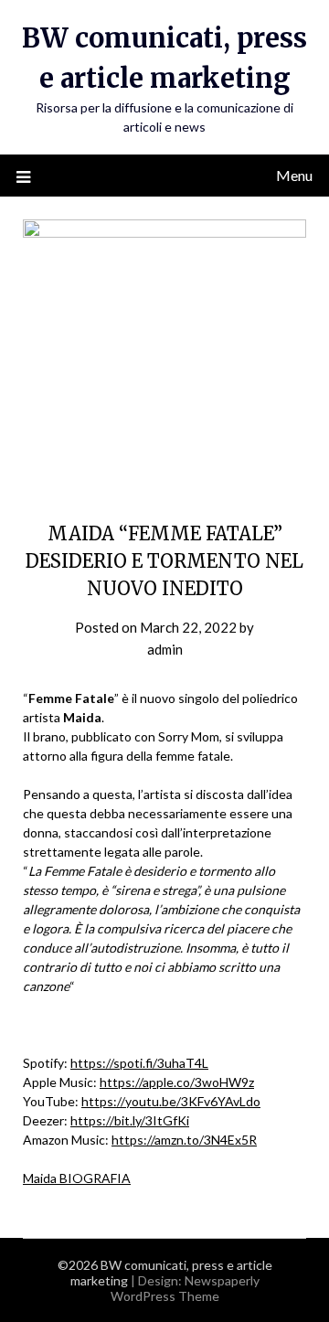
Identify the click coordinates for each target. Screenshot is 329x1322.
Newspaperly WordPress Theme (185, 1288)
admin (165, 649)
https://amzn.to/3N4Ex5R (184, 1139)
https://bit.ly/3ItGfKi (129, 1120)
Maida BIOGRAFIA (77, 1178)
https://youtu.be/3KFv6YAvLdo (170, 1101)
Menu (294, 175)
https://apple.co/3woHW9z (177, 1082)
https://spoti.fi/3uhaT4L (139, 1063)
